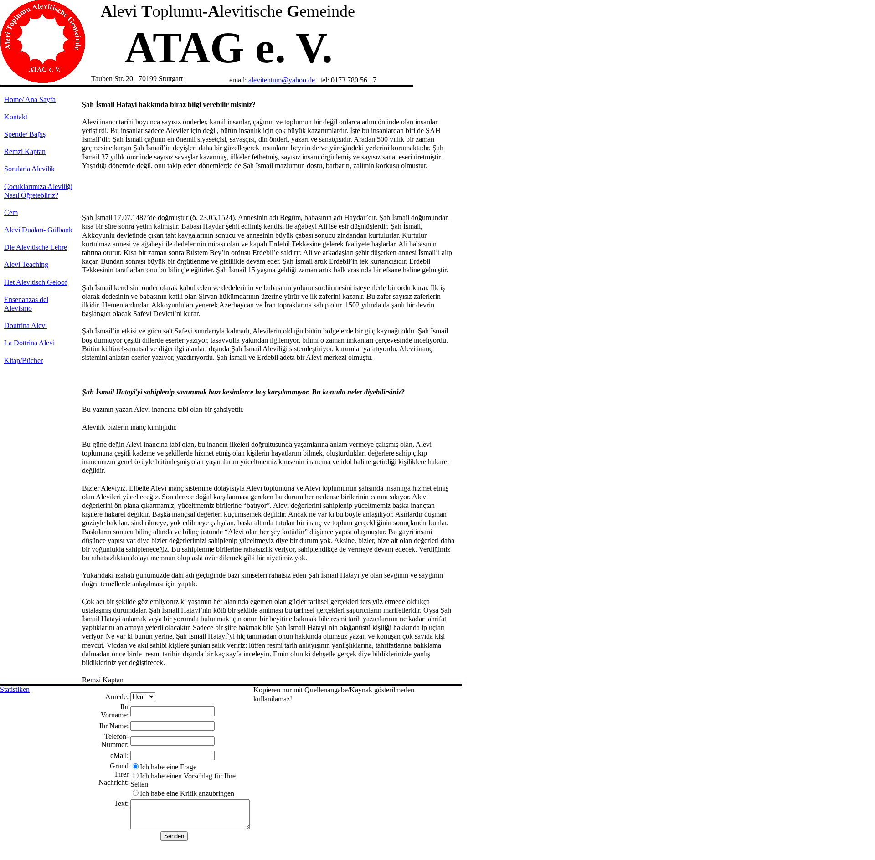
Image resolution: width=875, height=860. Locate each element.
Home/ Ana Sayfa (30, 99)
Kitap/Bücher (23, 360)
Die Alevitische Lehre (35, 247)
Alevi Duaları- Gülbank (38, 230)
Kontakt (15, 117)
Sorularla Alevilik (29, 169)
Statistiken (15, 689)
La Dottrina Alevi (29, 343)
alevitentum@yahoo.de (281, 80)
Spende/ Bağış (25, 134)
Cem (11, 212)
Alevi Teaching (26, 264)
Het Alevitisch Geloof (35, 282)
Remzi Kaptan (25, 151)
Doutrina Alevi (25, 325)
